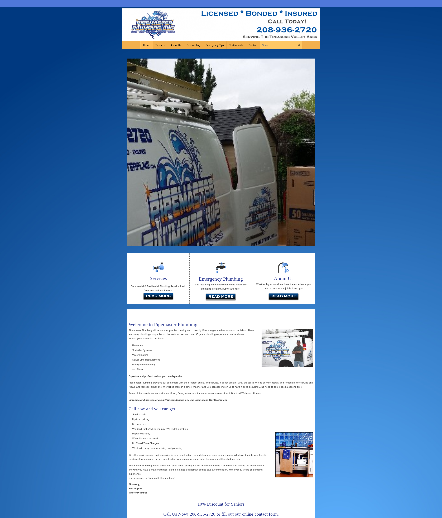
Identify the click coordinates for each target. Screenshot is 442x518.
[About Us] (283, 297)
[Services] (158, 300)
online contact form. (260, 514)
